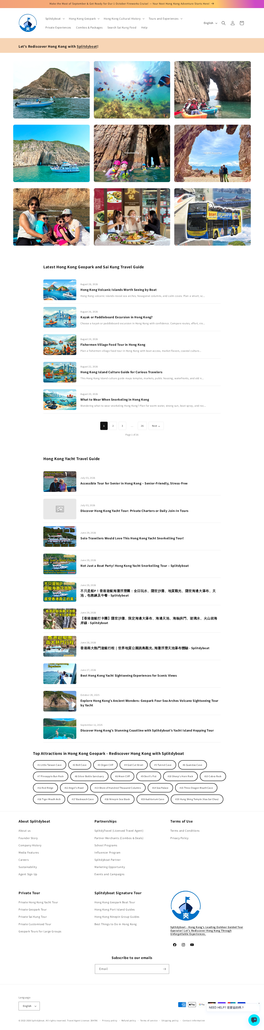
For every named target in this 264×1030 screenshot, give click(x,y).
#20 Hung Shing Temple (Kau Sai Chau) (197, 799)
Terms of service (149, 1020)
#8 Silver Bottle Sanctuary (89, 776)
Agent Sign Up (28, 874)
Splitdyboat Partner (107, 860)
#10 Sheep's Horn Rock (180, 776)
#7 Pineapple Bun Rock (51, 776)
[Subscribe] (164, 969)
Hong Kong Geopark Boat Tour (114, 902)
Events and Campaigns (109, 874)
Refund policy (128, 1020)
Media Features (29, 852)
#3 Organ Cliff (105, 764)
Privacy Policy (179, 838)
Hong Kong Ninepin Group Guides (116, 917)
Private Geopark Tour (33, 909)
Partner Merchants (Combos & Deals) (118, 838)
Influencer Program (107, 852)
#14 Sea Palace (160, 787)
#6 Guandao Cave (192, 764)
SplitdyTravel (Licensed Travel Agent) (118, 830)
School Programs (105, 845)
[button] (55, 18)
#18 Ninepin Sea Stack (117, 799)
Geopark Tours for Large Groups (40, 931)
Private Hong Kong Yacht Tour (38, 902)
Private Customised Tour (35, 924)
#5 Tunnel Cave (162, 764)
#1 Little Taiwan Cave (50, 764)
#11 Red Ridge (45, 787)
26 (142, 425)
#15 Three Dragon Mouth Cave (196, 787)
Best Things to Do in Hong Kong (115, 924)
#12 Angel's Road (74, 787)
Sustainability (28, 867)
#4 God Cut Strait (133, 764)
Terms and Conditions (185, 830)
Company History (30, 845)
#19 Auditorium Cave (152, 799)
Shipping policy (170, 1020)
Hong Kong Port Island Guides (114, 909)
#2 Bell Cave (80, 764)
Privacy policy (109, 1020)
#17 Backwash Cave (83, 799)
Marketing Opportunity (109, 867)
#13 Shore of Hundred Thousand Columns (118, 787)
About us (25, 830)
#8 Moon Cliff (122, 776)
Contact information (194, 1020)
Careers (24, 860)
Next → (156, 425)
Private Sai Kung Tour (33, 917)
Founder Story (28, 838)
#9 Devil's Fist (149, 776)
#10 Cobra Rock (213, 776)
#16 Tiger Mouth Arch (49, 799)
